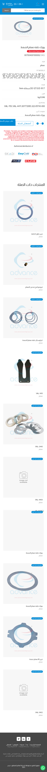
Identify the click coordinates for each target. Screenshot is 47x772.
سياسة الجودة (35, 746)
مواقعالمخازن (10, 4)
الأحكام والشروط (12, 746)
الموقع (15, 745)
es (15, 4)
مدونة (22, 745)
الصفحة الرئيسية (35, 745)
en (20, 4)
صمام (41, 236)
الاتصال (8, 745)
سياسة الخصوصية (24, 746)
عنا (27, 745)
